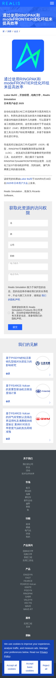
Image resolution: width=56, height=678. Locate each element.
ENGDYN (28, 575)
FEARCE (28, 581)
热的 (28, 537)
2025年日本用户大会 (17, 183)
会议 (16, 31)
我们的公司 (28, 464)
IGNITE (28, 587)
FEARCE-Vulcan (28, 584)
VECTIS (28, 603)
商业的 (28, 491)
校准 (28, 524)
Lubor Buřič (26, 179)
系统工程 (28, 557)
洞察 (9, 31)
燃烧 (28, 527)
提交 (15, 327)
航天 (28, 488)
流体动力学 (28, 551)
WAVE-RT (28, 609)
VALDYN (28, 600)
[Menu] (52, 3)
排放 (28, 533)
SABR (28, 597)
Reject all (46, 667)
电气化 (28, 530)
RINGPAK (28, 593)
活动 (28, 470)
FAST (28, 578)
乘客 (28, 507)
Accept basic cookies (30, 667)
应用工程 (28, 623)
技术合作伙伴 (28, 473)
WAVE (28, 606)
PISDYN (28, 590)
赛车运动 (28, 500)
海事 (28, 494)
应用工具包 (28, 560)
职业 (28, 467)
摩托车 (28, 497)
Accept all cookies (12, 667)
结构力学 (28, 554)
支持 (28, 627)
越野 (28, 503)
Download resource (28, 365)
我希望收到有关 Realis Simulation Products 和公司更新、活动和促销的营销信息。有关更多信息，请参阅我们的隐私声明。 (27, 313)
